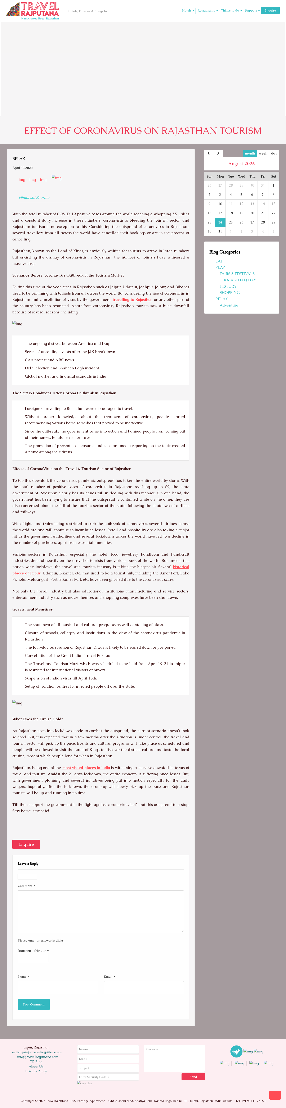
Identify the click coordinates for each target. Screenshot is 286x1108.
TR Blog (36, 1062)
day (274, 153)
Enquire (270, 10)
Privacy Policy (36, 1071)
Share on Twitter (28, 829)
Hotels (187, 10)
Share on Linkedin (39, 829)
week (263, 153)
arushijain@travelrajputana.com (37, 1052)
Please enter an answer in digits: (41, 940)
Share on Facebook (17, 829)
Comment (26, 885)
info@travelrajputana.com (37, 1057)
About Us (36, 1066)
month (250, 153)
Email (109, 976)
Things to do (230, 10)
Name (23, 976)
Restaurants (206, 10)
